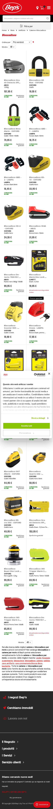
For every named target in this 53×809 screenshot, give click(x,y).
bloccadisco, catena (34, 661)
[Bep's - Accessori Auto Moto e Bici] (12, 8)
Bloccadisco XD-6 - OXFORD (12, 227)
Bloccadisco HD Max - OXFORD (36, 81)
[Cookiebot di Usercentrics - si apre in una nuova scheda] (34, 374)
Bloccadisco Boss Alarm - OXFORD (12, 129)
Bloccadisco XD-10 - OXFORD (37, 178)
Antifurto (22, 30)
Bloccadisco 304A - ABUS (37, 227)
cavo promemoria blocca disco (28, 664)
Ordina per (6, 42)
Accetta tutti (26, 426)
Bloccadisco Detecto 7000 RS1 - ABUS (12, 277)
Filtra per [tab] (28, 26)
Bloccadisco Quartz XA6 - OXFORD (35, 474)
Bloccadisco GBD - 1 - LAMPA (38, 129)
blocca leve (19, 661)
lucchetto (6, 666)
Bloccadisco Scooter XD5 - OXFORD (10, 328)
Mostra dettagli (38, 418)
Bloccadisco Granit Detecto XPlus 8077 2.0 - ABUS (37, 522)
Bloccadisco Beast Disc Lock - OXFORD (12, 571)
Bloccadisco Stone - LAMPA (36, 326)
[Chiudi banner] (49, 375)
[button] (37, 7)
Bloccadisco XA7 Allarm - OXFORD (12, 472)
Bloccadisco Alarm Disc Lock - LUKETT (37, 277)
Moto (13, 30)
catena (47, 661)
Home (4, 30)
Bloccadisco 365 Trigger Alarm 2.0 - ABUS (37, 571)
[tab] (26, 742)
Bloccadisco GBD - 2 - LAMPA (12, 178)
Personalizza (25, 433)
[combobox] (26, 18)
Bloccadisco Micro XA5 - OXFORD (12, 521)
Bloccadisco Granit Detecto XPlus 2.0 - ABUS (12, 82)
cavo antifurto (8, 664)
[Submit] (47, 18)
